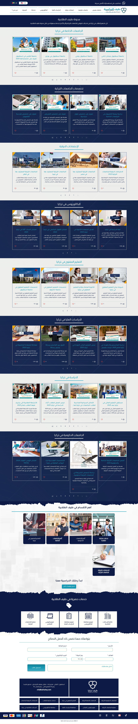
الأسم (111, 646)
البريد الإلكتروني (61, 655)
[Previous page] (82, 80)
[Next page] (57, 80)
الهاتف (110, 655)
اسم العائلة (62, 646)
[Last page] (52, 80)
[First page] (86, 80)
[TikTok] (126, 715)
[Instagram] (100, 715)
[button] (83, 10)
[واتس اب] (113, 715)
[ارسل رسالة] (119, 715)
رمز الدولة (79, 655)
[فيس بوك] (106, 715)
